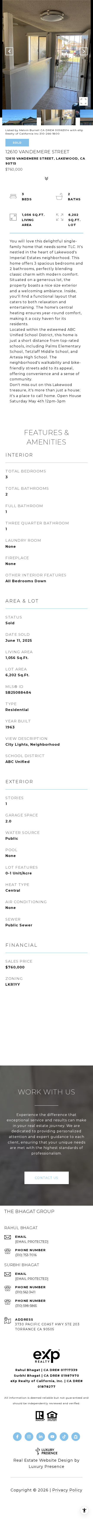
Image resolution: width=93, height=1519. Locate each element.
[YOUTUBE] (52, 1436)
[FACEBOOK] (17, 1436)
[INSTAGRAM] (29, 1436)
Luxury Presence (46, 1466)
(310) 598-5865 (26, 1306)
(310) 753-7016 (26, 1255)
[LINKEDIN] (40, 1436)
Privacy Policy (67, 1490)
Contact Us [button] (46, 1178)
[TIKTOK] (64, 1436)
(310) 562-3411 (25, 1292)
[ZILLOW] (75, 1436)
